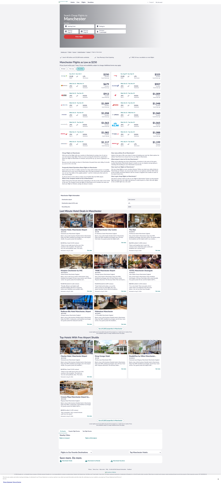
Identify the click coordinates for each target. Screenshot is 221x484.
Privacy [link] (90, 469)
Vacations (91, 2)
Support (151, 2)
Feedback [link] (129, 469)
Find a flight (79, 36)
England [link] (88, 52)
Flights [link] (69, 52)
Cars (78, 2)
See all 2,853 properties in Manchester (110, 328)
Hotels (73, 2)
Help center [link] (102, 469)
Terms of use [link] (95, 469)
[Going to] (110, 26)
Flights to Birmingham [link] (91, 438)
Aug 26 (85, 32)
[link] (72, 461)
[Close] (218, 479)
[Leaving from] (79, 26)
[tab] (63, 431)
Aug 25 (70, 32)
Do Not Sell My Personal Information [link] (117, 469)
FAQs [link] (107, 469)
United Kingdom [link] (81, 52)
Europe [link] (74, 52)
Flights (83, 2)
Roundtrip (66, 23)
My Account (159, 2)
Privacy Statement (7, 482)
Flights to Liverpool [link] (64, 438)
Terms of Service (17, 482)
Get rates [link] (89, 250)
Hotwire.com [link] (64, 52)
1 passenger (102, 32)
